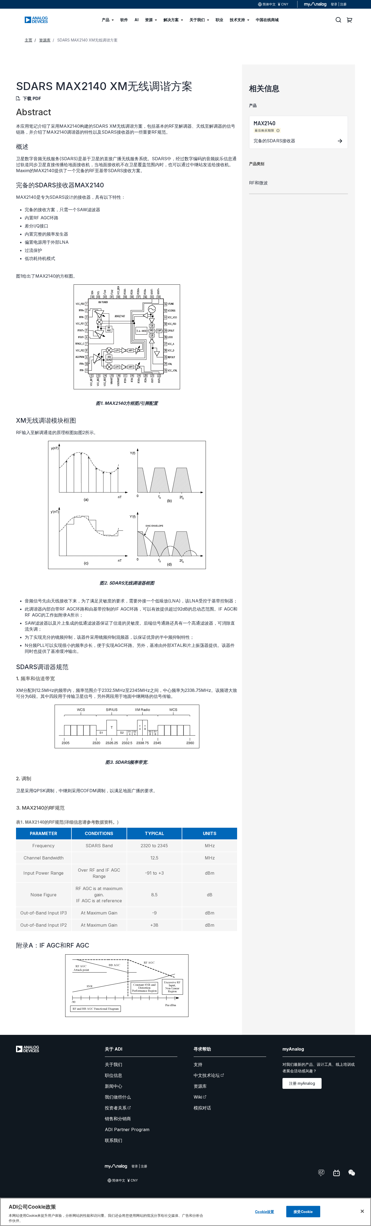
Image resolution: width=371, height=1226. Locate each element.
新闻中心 (113, 1086)
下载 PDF (32, 98)
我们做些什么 (118, 1097)
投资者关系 (116, 1108)
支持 (198, 1064)
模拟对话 (202, 1108)
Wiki (198, 1097)
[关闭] (362, 1211)
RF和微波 (258, 183)
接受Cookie (303, 1211)
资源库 (200, 1086)
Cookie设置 (264, 1211)
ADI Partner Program (127, 1129)
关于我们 (113, 1064)
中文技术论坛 (207, 1075)
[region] (185, 1212)
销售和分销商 (118, 1118)
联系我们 (113, 1140)
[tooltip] (278, 130)
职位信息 (113, 1075)
